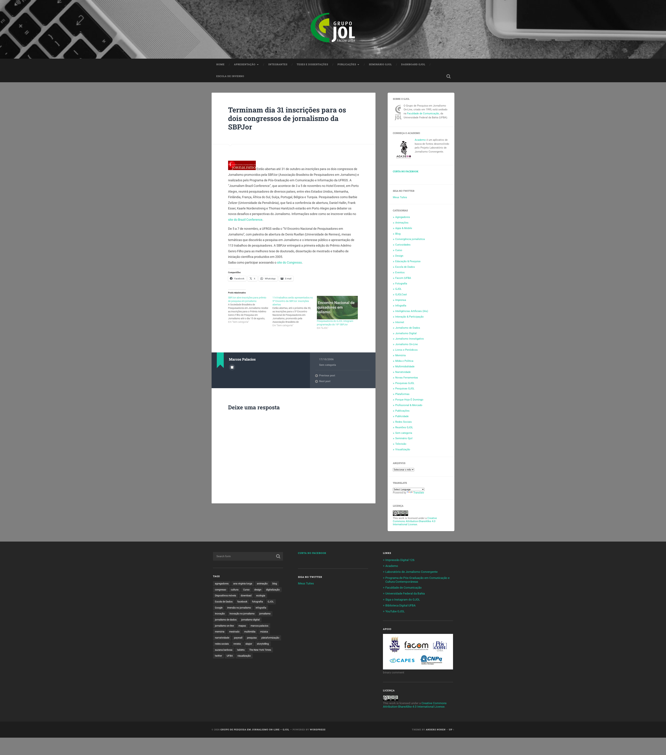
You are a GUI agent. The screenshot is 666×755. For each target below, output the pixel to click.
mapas (242, 625)
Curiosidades (403, 244)
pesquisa (252, 637)
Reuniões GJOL (404, 427)
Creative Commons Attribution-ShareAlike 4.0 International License (415, 521)
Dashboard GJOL (413, 64)
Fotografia (401, 283)
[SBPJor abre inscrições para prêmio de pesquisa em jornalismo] (250, 310)
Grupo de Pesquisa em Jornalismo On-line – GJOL (254, 729)
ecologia (260, 595)
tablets (241, 649)
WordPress (318, 729)
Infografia (400, 305)
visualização (244, 655)
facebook (242, 601)
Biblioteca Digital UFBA (400, 605)
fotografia (257, 601)
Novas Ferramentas (406, 377)
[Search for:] (248, 556)
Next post (324, 381)
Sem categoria (327, 364)
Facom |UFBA (403, 278)
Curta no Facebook (405, 171)
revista (237, 643)
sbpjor (248, 643)
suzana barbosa (223, 649)
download (246, 595)
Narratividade (403, 372)
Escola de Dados (405, 266)
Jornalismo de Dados (407, 327)
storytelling (263, 643)
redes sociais (222, 643)
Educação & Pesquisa (407, 261)
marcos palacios (259, 625)
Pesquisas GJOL (404, 383)
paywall (238, 637)
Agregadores (402, 217)
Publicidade (402, 416)
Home (220, 64)
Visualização (402, 449)
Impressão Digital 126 (400, 560)
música (264, 631)
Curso (398, 250)
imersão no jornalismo (239, 607)
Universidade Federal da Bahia (405, 593)
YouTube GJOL (395, 611)
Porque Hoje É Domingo (409, 399)
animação (262, 583)
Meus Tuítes (400, 197)
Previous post (327, 375)
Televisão (400, 443)
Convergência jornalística (410, 239)
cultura (234, 589)
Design (399, 255)
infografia (261, 607)
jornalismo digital (250, 619)
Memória (400, 355)
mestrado (234, 631)
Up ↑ (451, 729)
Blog (397, 233)
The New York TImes (260, 649)
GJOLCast (401, 294)
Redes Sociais (403, 421)
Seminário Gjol (380, 64)
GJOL (398, 288)
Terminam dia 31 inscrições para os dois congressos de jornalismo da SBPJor (287, 118)
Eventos (400, 272)
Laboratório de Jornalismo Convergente (411, 571)
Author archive (232, 367)
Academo (420, 139)
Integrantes (277, 64)
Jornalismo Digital (406, 333)
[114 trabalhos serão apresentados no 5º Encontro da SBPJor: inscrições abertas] (294, 311)
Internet (399, 322)
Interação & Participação (409, 316)
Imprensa (400, 300)
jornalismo (265, 613)
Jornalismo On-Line (406, 344)
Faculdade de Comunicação (423, 113)
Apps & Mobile (403, 228)
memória (219, 631)
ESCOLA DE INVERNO (230, 76)
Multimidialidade (405, 366)
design (257, 589)
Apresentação (244, 64)
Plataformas (402, 394)
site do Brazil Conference (245, 219)
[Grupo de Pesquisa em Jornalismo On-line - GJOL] (333, 29)
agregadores (222, 583)
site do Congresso (289, 262)
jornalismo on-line (224, 625)
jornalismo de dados (226, 619)
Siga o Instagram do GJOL (402, 599)
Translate (418, 492)
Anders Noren (436, 729)
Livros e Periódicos (406, 349)
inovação (220, 613)
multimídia (249, 631)
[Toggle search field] (448, 76)
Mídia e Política (404, 360)
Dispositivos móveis (225, 595)
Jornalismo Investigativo (409, 338)
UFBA (230, 655)
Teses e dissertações (312, 64)
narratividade (222, 637)
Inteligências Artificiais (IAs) (411, 311)
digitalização (273, 589)
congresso (220, 589)
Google (219, 607)
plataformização (270, 637)
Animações (401, 222)
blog (274, 583)
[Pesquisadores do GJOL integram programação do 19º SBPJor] (337, 307)
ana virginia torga (242, 583)
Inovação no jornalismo (242, 613)
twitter (218, 655)
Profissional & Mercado (408, 405)
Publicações (347, 64)
